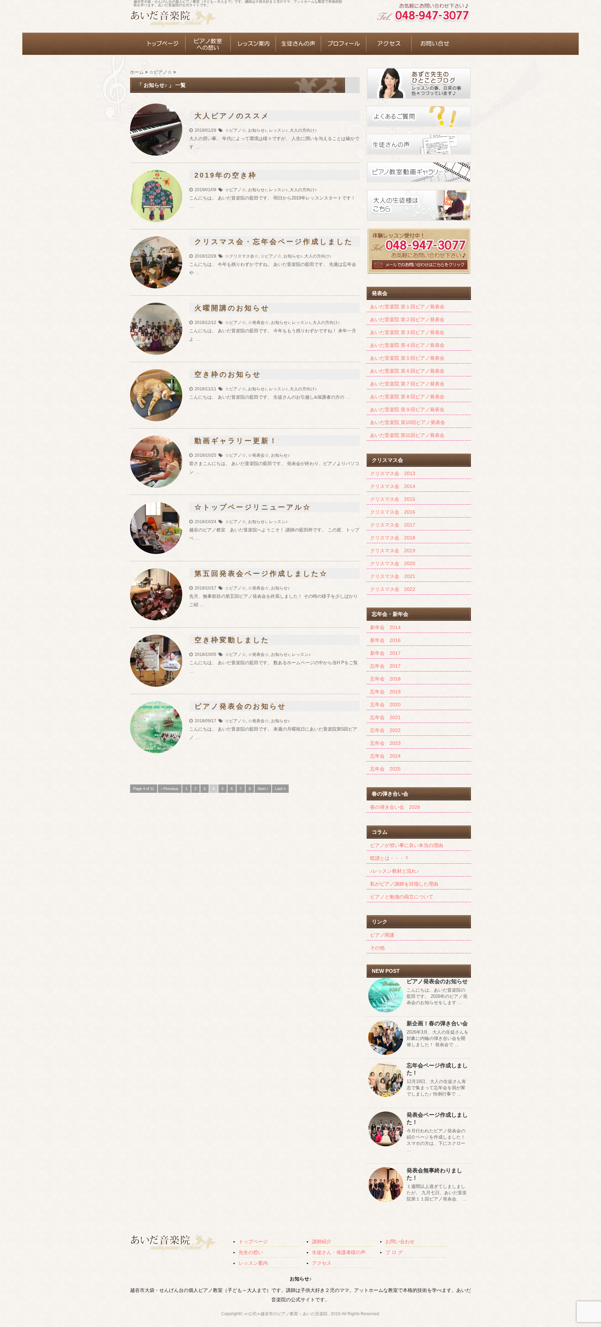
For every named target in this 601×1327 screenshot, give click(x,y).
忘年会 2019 (385, 691)
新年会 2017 (385, 653)
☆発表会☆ (258, 322)
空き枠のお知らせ (227, 374)
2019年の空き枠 (225, 175)
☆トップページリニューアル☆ (252, 507)
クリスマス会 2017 (392, 525)
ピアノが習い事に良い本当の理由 (406, 845)
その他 (377, 948)
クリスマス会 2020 (392, 563)
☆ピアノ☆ (235, 130)
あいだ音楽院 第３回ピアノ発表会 (407, 332)
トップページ (253, 1241)
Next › (263, 789)
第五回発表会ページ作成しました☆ (261, 573)
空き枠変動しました (232, 640)
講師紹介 (321, 1241)
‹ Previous (169, 789)
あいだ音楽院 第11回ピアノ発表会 (407, 435)
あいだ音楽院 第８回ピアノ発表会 (407, 396)
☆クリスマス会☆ (241, 256)
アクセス (321, 1263)
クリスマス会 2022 (392, 589)
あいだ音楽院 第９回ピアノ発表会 (407, 409)
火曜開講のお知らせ (232, 308)
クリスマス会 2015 (392, 499)
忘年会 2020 (385, 704)
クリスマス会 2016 (392, 512)
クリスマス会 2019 (392, 550)
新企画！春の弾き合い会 (437, 1023)
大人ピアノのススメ (232, 116)
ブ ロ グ (394, 1252)
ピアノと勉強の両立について (401, 896)
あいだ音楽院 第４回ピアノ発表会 (407, 345)
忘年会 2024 (385, 756)
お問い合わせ (400, 1241)
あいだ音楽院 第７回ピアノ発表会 (407, 383)
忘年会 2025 (385, 769)
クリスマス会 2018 (392, 537)
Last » (280, 789)
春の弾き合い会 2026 (395, 807)
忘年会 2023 (385, 743)
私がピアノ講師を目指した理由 (404, 884)
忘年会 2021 (385, 717)
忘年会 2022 (385, 730)
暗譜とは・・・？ (389, 858)
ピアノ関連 (382, 935)
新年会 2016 (385, 640)
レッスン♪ (278, 130)
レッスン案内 (253, 1263)
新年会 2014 (385, 627)
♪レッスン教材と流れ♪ (394, 871)
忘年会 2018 (385, 679)
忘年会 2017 (385, 666)
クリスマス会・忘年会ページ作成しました (273, 241)
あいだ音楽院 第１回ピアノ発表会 (407, 306)
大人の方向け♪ (303, 130)
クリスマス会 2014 (392, 486)
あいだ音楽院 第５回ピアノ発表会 (407, 358)
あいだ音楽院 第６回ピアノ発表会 (407, 371)
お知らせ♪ (257, 130)
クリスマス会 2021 (392, 576)
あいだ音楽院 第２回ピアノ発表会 (407, 319)
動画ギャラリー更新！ (236, 441)
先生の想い (251, 1252)
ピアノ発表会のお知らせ (240, 706)
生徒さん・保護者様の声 (339, 1252)
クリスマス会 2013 (392, 473)
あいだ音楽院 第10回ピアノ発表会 (407, 422)
